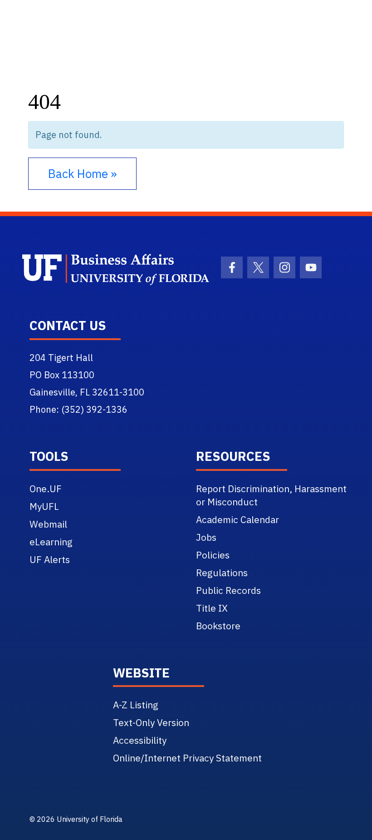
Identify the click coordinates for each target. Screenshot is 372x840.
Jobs (206, 537)
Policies (213, 554)
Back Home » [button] (82, 173)
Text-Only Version (151, 722)
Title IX (212, 608)
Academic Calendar (237, 519)
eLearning (51, 541)
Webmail (48, 524)
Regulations (222, 572)
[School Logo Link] (100, 269)
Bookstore (218, 625)
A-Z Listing (135, 704)
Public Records (228, 590)
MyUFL (44, 506)
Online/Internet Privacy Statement (187, 757)
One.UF (45, 488)
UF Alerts (49, 559)
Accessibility (139, 740)
